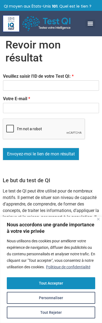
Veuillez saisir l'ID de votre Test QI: (38, 76)
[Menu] (90, 23)
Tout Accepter (51, 283)
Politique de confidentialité (68, 267)
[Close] (98, 219)
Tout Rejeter (51, 312)
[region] (51, 270)
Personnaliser (51, 298)
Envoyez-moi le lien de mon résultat (41, 153)
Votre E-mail (16, 98)
